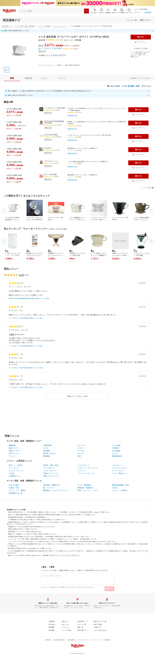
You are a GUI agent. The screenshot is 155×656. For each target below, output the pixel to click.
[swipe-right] (151, 211)
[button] (101, 10)
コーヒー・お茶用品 (43, 26)
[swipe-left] (4, 211)
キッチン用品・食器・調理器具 (25, 26)
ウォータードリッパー (60, 26)
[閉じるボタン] (152, 31)
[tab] (12, 78)
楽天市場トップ (7, 26)
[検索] (86, 11)
